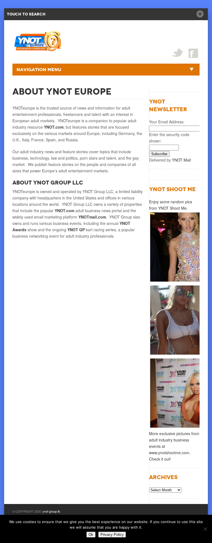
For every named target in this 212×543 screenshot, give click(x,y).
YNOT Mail (181, 160)
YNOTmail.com (92, 217)
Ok (91, 534)
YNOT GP (76, 229)
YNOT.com (53, 127)
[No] (205, 529)
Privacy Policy (112, 534)
